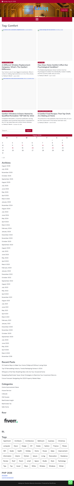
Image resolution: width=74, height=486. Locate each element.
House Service (6, 390)
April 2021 (5, 314)
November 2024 (7, 205)
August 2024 (6, 209)
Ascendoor (38, 483)
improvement (62, 451)
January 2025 (6, 202)
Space (37, 461)
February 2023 (6, 268)
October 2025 (6, 176)
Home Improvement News (45, 111)
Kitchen (26, 456)
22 (53, 148)
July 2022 (5, 287)
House (45, 451)
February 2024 (6, 228)
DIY (31, 446)
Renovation (53, 456)
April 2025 (5, 195)
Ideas (52, 451)
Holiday (28, 451)
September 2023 (7, 245)
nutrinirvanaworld (7, 478)
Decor (16, 446)
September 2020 (7, 337)
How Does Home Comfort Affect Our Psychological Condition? (53, 66)
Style (52, 461)
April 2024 (5, 222)
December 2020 (7, 327)
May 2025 (5, 192)
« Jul (3, 158)
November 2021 (7, 297)
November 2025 (7, 172)
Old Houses (5, 397)
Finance (55, 446)
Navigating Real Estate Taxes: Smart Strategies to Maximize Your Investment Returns (29, 375)
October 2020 (6, 333)
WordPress (52, 483)
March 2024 (6, 225)
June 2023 (5, 254)
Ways (26, 466)
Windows (52, 466)
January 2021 (6, 323)
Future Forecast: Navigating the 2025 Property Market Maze (21, 378)
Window (42, 466)
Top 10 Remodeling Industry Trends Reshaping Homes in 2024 (22, 368)
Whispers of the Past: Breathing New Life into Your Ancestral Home (23, 372)
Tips (4, 466)
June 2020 (5, 343)
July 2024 (5, 212)
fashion (46, 446)
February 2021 (6, 320)
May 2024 (5, 218)
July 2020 (5, 340)
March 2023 (6, 264)
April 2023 (5, 261)
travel (18, 466)
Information (7, 456)
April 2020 (5, 350)
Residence (64, 456)
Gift (4, 451)
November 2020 (7, 330)
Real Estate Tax (6, 404)
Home (37, 451)
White (34, 466)
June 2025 (5, 189)
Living (43, 456)
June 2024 (5, 215)
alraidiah (5, 475)
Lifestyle (4, 394)
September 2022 (7, 281)
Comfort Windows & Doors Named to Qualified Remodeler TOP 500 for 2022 (18, 115)
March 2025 (6, 199)
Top (11, 466)
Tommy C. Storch (7, 76)
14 (42, 145)
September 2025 (7, 179)
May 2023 (5, 258)
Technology (62, 461)
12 (22, 145)
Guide (12, 451)
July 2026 (5, 169)
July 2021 (5, 304)
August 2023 (6, 248)
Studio (45, 461)
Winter (61, 466)
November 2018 (7, 356)
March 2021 (5, 317)
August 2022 (6, 284)
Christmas (61, 441)
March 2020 (6, 353)
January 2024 (6, 232)
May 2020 (5, 346)
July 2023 (5, 251)
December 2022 (7, 274)
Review (5, 461)
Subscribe (64, 10)
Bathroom (41, 441)
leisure (35, 456)
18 (12, 148)
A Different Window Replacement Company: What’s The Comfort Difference (16, 67)
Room (21, 461)
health (20, 451)
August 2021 (6, 301)
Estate (38, 446)
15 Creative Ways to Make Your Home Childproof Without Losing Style (24, 365)
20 (33, 148)
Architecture (29, 441)
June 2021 (5, 307)
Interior (17, 456)
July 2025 (5, 186)
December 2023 (7, 235)
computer (6, 446)
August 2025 (6, 182)
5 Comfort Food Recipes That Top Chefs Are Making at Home (54, 115)
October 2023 (6, 241)
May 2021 (5, 310)
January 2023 (6, 271)
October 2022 (6, 277)
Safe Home (41, 62)
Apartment (7, 441)
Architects (18, 441)
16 (62, 145)
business (51, 441)
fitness (64, 446)
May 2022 (5, 291)
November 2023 (7, 238)
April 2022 (5, 294)
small (29, 461)
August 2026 (6, 166)
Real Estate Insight (7, 62)
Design (24, 446)
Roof (13, 461)
